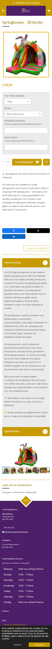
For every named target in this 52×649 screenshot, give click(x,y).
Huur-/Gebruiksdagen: (14, 95)
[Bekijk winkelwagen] (49, 11)
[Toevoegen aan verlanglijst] (46, 162)
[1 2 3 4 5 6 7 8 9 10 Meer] (6, 162)
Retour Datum (10, 137)
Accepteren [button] (39, 645)
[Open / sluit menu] (3, 11)
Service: (8, 108)
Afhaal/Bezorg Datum (14, 120)
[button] (47, 445)
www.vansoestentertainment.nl (15, 625)
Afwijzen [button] (17, 645)
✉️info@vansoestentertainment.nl (15, 532)
